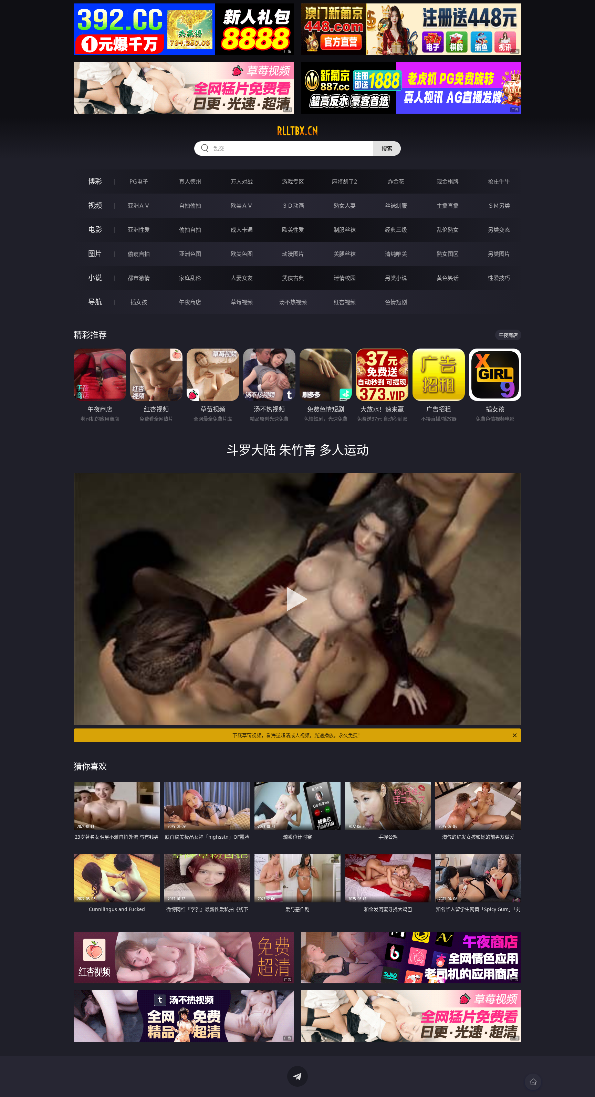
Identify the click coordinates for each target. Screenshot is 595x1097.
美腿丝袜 (345, 254)
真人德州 (190, 181)
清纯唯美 (396, 254)
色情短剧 (396, 302)
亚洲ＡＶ (139, 205)
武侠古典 (293, 278)
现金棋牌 (448, 181)
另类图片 (499, 254)
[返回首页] (533, 1082)
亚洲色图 (190, 254)
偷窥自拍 (139, 254)
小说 (95, 277)
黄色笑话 (448, 278)
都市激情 (139, 278)
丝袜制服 (396, 205)
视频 (95, 205)
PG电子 (138, 181)
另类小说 (396, 278)
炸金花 (396, 181)
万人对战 (242, 181)
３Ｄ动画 (293, 205)
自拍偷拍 (190, 205)
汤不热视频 (293, 302)
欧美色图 (242, 254)
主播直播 (448, 205)
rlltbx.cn (297, 131)
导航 (95, 302)
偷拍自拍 (190, 230)
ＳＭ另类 (499, 205)
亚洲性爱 (139, 230)
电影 (95, 229)
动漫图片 (293, 254)
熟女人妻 (345, 205)
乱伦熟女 (448, 230)
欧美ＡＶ (242, 205)
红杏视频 (345, 302)
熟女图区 (448, 254)
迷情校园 (345, 278)
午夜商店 (190, 302)
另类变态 (499, 230)
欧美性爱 (293, 230)
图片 (95, 253)
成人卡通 (242, 230)
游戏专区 (293, 181)
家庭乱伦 (190, 278)
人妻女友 (242, 278)
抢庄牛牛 (499, 181)
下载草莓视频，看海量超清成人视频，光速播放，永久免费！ (297, 735)
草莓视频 (242, 302)
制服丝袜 (345, 230)
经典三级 (396, 230)
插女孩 (139, 302)
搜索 (387, 148)
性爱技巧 (499, 278)
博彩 (95, 181)
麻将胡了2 (344, 181)
